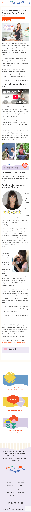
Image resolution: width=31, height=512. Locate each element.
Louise (3, 15)
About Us (10, 490)
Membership (10, 480)
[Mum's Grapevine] (15, 3)
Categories (10, 485)
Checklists (21, 482)
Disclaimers (10, 495)
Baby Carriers (6, 18)
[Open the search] (29, 3)
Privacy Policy (21, 492)
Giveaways (10, 482)
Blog (21, 485)
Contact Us (21, 490)
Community (21, 480)
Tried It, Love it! (6, 20)
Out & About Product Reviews (17, 18)
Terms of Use (10, 492)
